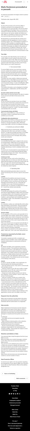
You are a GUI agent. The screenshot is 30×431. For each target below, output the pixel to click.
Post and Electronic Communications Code (17, 50)
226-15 (22, 47)
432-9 (2, 49)
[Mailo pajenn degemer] (5, 2)
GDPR (21, 44)
